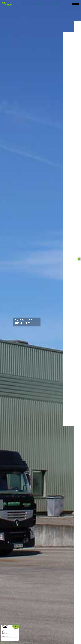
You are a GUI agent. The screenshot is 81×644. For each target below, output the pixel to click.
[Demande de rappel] (79, 259)
